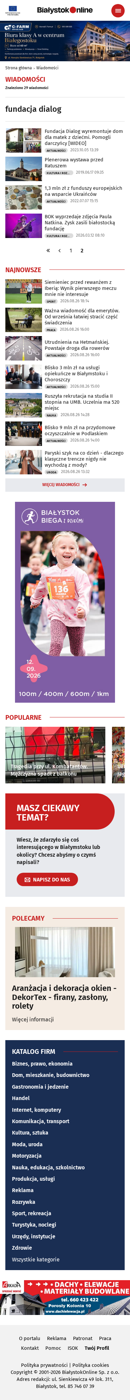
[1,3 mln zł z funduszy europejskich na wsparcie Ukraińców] (23, 197)
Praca (51, 330)
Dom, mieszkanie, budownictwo (50, 1075)
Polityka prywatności (44, 1365)
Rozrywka (23, 1202)
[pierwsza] (48, 250)
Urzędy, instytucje (33, 1236)
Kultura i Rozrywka (60, 173)
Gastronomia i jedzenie (40, 1087)
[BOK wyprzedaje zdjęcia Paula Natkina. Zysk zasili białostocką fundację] (23, 226)
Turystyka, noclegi (34, 1225)
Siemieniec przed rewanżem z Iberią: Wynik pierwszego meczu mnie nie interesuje (81, 288)
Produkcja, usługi (33, 1179)
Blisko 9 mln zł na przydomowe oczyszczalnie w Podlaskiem (80, 430)
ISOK (73, 1348)
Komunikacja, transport (40, 1121)
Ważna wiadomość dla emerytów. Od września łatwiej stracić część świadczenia (82, 317)
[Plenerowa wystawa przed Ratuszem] (23, 169)
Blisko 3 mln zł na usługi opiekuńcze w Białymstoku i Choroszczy (76, 374)
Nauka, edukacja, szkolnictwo (48, 1167)
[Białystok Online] (65, 10)
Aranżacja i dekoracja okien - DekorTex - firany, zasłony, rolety (64, 997)
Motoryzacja (27, 1156)
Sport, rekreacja (31, 1213)
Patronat (82, 1338)
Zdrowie (22, 1248)
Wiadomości (47, 68)
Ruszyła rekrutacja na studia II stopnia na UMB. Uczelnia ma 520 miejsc (82, 402)
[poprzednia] (59, 250)
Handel (21, 1098)
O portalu (29, 1338)
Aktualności (56, 150)
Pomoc (53, 1348)
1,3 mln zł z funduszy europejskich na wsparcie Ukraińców (83, 191)
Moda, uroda (27, 1144)
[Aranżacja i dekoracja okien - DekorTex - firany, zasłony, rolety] (65, 952)
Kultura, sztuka (30, 1133)
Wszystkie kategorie (36, 1259)
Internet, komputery (36, 1110)
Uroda (51, 472)
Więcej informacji (33, 1019)
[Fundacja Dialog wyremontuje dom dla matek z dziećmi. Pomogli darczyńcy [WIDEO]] (23, 140)
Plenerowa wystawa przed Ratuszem (74, 163)
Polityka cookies (90, 1365)
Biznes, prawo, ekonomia (42, 1064)
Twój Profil (97, 1348)
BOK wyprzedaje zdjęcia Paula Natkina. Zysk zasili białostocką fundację (80, 223)
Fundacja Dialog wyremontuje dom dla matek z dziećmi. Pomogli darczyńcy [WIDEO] (84, 137)
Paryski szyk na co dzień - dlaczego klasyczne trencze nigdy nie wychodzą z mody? (84, 459)
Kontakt (30, 1348)
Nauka (51, 415)
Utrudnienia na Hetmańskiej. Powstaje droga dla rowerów (77, 345)
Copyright (21, 1372)
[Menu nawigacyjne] (118, 10)
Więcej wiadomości (61, 484)
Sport (51, 301)
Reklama (23, 1190)
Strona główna (18, 68)
